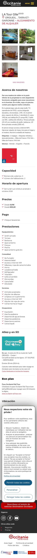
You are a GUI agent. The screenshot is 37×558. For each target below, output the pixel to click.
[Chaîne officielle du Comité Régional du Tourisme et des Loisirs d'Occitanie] (16, 518)
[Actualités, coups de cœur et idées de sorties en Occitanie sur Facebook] (9, 518)
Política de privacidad (12, 476)
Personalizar (12, 490)
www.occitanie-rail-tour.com (11, 394)
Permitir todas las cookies (18, 482)
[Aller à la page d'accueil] (12, 3)
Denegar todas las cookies (18, 497)
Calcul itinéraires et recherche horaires (15, 371)
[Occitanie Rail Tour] (13, 350)
